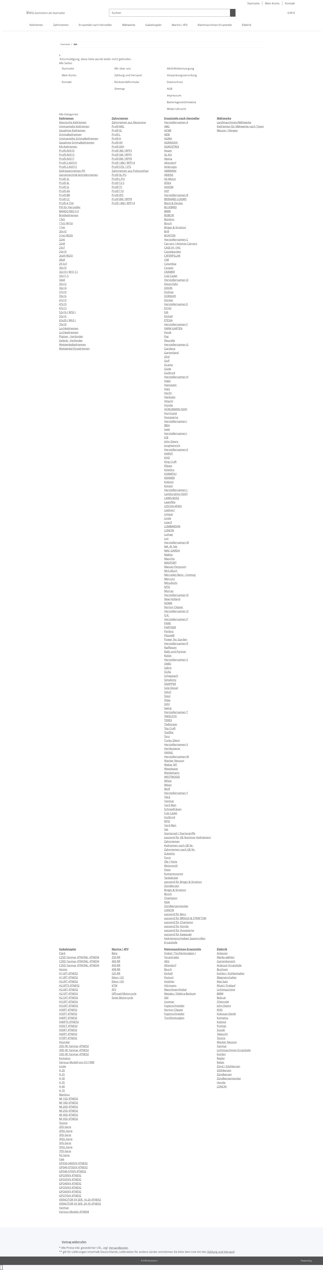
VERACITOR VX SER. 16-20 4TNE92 (80, 1199)
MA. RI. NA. (171, 546)
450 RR (116, 965)
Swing (168, 708)
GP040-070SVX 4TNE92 (73, 1167)
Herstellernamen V (176, 744)
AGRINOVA (171, 142)
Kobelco (169, 470)
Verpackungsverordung (182, 75)
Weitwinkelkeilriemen (72, 344)
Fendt (167, 332)
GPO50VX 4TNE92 (70, 1187)
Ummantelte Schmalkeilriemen (78, 138)
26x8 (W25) (66, 256)
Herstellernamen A (176, 122)
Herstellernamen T (176, 712)
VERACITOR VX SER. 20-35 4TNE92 (80, 1204)
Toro (167, 736)
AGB (169, 89)
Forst (167, 857)
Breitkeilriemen (68, 215)
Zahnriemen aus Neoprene (129, 122)
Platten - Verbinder (71, 336)
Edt (166, 312)
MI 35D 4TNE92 (68, 1119)
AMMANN (170, 171)
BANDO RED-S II (69, 211)
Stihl (167, 704)
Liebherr (169, 510)
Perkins (169, 631)
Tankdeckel (171, 878)
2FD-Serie (65, 1127)
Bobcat (221, 998)
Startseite (253, 3)
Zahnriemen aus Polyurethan (130, 171)
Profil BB (64, 195)
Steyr (167, 696)
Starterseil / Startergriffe (179, 833)
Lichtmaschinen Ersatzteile (234, 1050)
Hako (167, 381)
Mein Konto (272, 3)
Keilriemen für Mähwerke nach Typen (240, 126)
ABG (167, 126)
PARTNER (170, 627)
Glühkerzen (224, 1070)
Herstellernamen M (176, 542)
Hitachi (168, 401)
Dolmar (169, 292)
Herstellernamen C (176, 239)
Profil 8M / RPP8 (122, 159)
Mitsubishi (170, 583)
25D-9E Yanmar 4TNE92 (74, 1046)
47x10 (62, 304)
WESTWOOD (172, 777)
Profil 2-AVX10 (68, 163)
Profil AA (64, 191)
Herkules (169, 397)
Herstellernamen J (175, 433)
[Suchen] (233, 13)
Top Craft (170, 728)
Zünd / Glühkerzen (228, 1066)
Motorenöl (171, 866)
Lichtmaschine (226, 989)
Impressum (174, 95)
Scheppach (171, 676)
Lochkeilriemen (68, 328)
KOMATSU (170, 474)
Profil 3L (64, 179)
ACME (167, 130)
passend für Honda (176, 926)
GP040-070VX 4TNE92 (72, 1171)
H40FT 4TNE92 (68, 1018)
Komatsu (64, 1058)
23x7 (62, 247)
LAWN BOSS (171, 498)
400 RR (116, 961)
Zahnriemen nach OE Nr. (179, 849)
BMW (167, 211)
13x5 (62, 219)
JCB (166, 437)
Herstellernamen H (176, 377)
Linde (167, 518)
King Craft (170, 462)
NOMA (168, 603)
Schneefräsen (173, 809)
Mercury (169, 579)
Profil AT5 (117, 195)
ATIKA (167, 183)
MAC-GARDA (172, 550)
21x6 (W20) (66, 235)
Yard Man (170, 805)
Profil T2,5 (118, 183)
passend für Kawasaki (178, 934)
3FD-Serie (65, 1135)
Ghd (167, 357)
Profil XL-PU (119, 175)
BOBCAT (169, 215)
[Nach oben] (1, 1267)
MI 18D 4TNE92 (68, 1103)
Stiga (167, 700)
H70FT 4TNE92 (68, 1038)
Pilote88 (169, 635)
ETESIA (168, 320)
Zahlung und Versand (128, 75)
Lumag (168, 534)
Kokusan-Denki (226, 1014)
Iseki (167, 429)
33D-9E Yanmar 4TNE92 (74, 1054)
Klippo (168, 466)
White (168, 781)
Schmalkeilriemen (70, 134)
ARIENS (168, 175)
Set (166, 829)
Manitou (64, 1094)
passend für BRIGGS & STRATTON (185, 918)
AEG (166, 961)
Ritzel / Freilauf (226, 985)
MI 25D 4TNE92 (68, 1111)
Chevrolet (223, 1002)
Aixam (168, 151)
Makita (168, 554)
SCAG (167, 672)
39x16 (62, 296)
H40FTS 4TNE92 (69, 1022)
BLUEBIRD (170, 207)
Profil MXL (118, 126)
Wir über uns (122, 68)
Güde (167, 369)
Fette (167, 870)
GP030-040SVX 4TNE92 (73, 1163)
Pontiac (221, 1026)
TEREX (168, 720)
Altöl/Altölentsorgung (180, 68)
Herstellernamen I (175, 421)
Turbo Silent (172, 740)
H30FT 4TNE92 (68, 1010)
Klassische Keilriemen (72, 122)
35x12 (62, 284)
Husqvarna (171, 417)
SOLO (167, 692)
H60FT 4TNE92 (68, 1034)
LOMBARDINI (172, 526)
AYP (166, 191)
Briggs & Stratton (175, 227)
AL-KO (168, 155)
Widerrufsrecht (176, 109)
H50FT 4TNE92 (68, 1030)
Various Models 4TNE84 (74, 1212)
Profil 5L (64, 187)
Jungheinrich (172, 445)
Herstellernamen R (176, 643)
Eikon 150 (118, 981)
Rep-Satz (222, 981)
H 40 (62, 1086)
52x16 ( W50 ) (67, 312)
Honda (168, 405)
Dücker (168, 300)
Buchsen (222, 969)
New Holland (172, 599)
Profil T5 (117, 187)
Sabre (168, 668)
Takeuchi (222, 1034)
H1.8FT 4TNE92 (68, 977)
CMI (166, 260)
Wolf (167, 789)
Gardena (169, 348)
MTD (167, 587)
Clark (62, 953)
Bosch (168, 223)
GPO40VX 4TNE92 (70, 1183)
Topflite (168, 732)
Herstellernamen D (176, 280)
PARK (167, 623)
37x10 (62, 292)
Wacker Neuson (174, 761)
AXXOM (168, 187)
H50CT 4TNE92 (68, 1026)
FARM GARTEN (173, 328)
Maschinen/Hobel (175, 989)
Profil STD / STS (121, 167)
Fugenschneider (174, 1006)
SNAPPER (170, 684)
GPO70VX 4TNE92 (70, 1195)
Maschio (169, 559)
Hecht (168, 393)
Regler (221, 1058)
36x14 (62, 288)
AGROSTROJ (171, 146)
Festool (168, 977)
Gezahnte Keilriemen (72, 130)
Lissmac (169, 1002)
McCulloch (170, 571)
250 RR (116, 957)
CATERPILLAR (172, 256)
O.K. (166, 615)
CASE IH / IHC (172, 247)
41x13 (62, 300)
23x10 (62, 251)
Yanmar (169, 801)
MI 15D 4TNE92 (68, 1098)
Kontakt (290, 3)
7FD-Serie (65, 1151)
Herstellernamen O (176, 611)
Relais (220, 1062)
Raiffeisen (170, 647)
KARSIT (168, 453)
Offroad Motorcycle (124, 993)
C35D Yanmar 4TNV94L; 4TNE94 (79, 965)
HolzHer (169, 981)
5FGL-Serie (66, 1147)
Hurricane (170, 413)
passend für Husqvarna (179, 930)
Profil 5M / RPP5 (122, 155)
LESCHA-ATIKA (173, 506)
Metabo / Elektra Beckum (180, 993)
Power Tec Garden (175, 639)
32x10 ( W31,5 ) (68, 272)
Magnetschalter (227, 977)
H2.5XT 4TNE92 (68, 998)
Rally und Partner (175, 651)
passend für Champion (178, 922)
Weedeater (171, 769)
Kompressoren (173, 874)
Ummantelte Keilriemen (74, 126)
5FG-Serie (65, 1143)
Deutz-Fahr (171, 284)
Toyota (63, 1123)
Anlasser (222, 953)
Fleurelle (169, 340)
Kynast (168, 486)
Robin (168, 655)
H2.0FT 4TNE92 (68, 981)
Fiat (166, 336)
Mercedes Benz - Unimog (180, 575)
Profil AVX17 (66, 159)
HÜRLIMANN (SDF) (175, 409)
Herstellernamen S (176, 660)
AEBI (167, 134)
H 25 (62, 1074)
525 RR (116, 973)
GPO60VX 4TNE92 (70, 1191)
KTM (114, 985)
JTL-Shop (316, 1260)
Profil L (116, 134)
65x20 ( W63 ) (67, 320)
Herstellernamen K (176, 449)
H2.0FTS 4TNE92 (69, 985)
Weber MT (170, 765)
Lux (166, 538)
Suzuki (221, 1030)
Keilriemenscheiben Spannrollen (184, 938)
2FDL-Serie (66, 1131)
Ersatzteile (170, 942)
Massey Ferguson (175, 567)
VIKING (168, 752)
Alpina (168, 159)
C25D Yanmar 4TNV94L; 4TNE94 (79, 957)
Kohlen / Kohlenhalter (231, 973)
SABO (167, 664)
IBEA (167, 425)
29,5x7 (63, 264)
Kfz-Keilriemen (68, 146)
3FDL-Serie (66, 1139)
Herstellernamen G (176, 344)
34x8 (62, 280)
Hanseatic (170, 385)
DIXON (168, 288)
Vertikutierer (172, 748)
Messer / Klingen (227, 130)
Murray (168, 591)
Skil (166, 998)
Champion (170, 898)
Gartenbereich (226, 961)
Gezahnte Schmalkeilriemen (76, 142)
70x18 (62, 324)
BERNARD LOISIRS (175, 199)
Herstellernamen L (176, 490)
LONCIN (169, 530)
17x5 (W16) (66, 223)
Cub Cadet (170, 276)
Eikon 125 (118, 977)
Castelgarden (172, 251)
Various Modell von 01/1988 (76, 1062)
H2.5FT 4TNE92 (68, 993)
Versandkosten (118, 1248)
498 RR (116, 969)
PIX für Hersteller (70, 207)
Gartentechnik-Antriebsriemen (78, 175)
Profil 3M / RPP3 (122, 151)
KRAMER (169, 478)
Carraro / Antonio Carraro (180, 243)
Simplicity (170, 680)
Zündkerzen (171, 886)
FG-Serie (64, 1155)
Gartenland (171, 352)
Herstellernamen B (176, 195)
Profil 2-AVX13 (68, 167)
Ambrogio (170, 167)
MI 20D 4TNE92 (68, 1107)
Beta (114, 953)
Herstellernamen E (176, 304)
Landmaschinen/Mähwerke (234, 122)
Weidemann (172, 773)
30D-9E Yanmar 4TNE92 (74, 1050)
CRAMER (169, 272)
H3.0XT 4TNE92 (68, 1006)
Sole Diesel (171, 688)
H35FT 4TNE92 (68, 1014)
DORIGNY (170, 296)
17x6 (62, 227)
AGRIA (168, 138)
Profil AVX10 (66, 151)
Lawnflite (169, 502)
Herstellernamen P (176, 619)
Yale (61, 1159)
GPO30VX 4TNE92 (70, 1175)
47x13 (62, 308)
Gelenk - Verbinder (71, 340)
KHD (167, 458)
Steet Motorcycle (122, 998)
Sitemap (119, 89)
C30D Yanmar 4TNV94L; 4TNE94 (79, 961)
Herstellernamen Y (176, 793)
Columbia (170, 264)
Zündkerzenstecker (176, 906)
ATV (114, 989)
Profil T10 (118, 191)
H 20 (62, 1070)
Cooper (169, 268)
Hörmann (170, 985)
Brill (166, 231)
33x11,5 (64, 276)
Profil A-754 (66, 203)
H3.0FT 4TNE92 (68, 1002)
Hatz (167, 389)
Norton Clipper (173, 607)
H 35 (62, 1082)
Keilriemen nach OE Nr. (178, 845)
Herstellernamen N (176, 595)
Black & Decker (173, 203)
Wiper (168, 785)
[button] (276, 13)
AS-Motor (170, 179)
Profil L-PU (118, 179)
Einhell (168, 316)
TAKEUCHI (170, 716)
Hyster (63, 969)
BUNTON (169, 235)
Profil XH (117, 142)
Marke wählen (226, 957)
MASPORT (170, 563)
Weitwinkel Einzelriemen (74, 348)
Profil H (116, 138)
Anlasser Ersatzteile (229, 965)
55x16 (62, 316)
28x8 (62, 260)
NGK (167, 902)
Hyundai (64, 1042)
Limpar (168, 514)
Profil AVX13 (66, 155)
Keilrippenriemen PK (72, 171)
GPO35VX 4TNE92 (70, 1179)
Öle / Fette (170, 861)
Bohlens (169, 219)
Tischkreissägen (174, 1018)
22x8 (62, 243)
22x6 (62, 239)
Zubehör (169, 853)
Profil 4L (64, 183)
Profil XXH (118, 146)
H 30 (62, 1078)
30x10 (62, 268)
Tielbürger (170, 724)
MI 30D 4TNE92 (68, 1115)
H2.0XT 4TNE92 (68, 989)
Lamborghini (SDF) (176, 494)
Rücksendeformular (126, 82)
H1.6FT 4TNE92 (68, 973)
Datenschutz (175, 82)
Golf (166, 361)
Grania (168, 365)
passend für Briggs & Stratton (183, 882)
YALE (167, 797)
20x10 (62, 231)
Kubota (168, 482)
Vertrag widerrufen (74, 1242)
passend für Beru (175, 914)
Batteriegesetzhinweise (181, 102)
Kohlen (221, 1054)
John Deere (171, 441)
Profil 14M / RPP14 (123, 163)
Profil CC (64, 199)
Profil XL (117, 130)
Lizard (168, 522)
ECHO (167, 308)
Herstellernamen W (176, 756)
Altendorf (170, 163)
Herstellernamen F (176, 324)
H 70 (62, 1090)
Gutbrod (169, 373)
